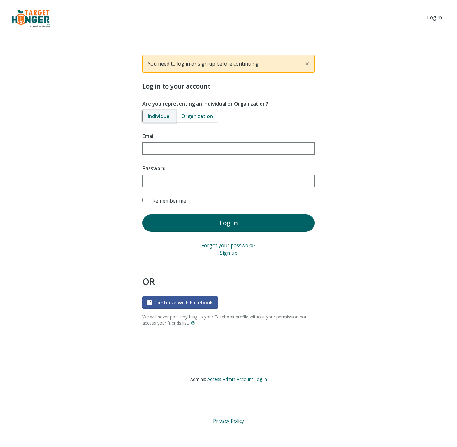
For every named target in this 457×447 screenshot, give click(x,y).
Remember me (169, 200)
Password (154, 168)
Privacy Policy (228, 420)
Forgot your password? (228, 245)
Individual (159, 116)
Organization (197, 116)
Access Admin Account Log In (237, 379)
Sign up (229, 252)
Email (148, 136)
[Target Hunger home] (30, 17)
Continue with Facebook (183, 302)
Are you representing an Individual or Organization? (205, 103)
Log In (434, 17)
